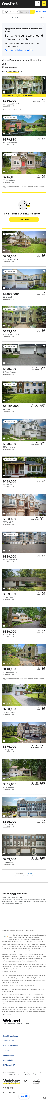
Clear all (41, 17)
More (14, 17)
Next (30, 874)
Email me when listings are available (19, 50)
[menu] (44, 3)
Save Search (41, 12)
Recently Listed (13, 71)
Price (4, 17)
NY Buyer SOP (9, 1065)
